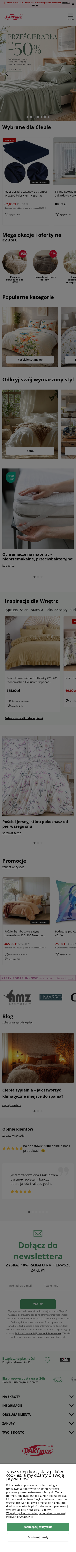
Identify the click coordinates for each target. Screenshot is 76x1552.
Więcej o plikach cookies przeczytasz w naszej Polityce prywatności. (36, 1515)
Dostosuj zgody (38, 1537)
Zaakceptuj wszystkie (38, 1527)
